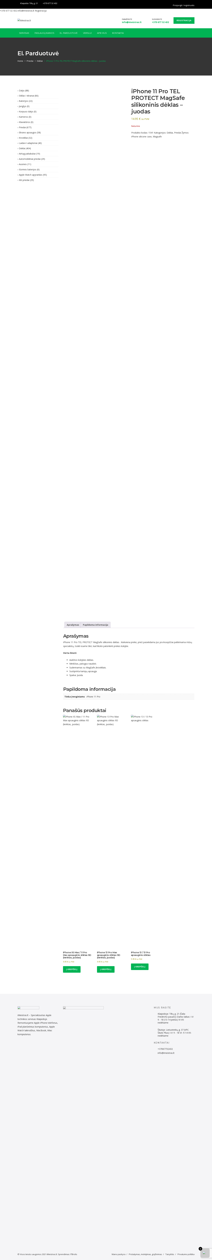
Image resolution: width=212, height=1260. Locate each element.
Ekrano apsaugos (27, 132)
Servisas (24, 33)
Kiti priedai (24, 180)
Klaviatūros (24, 122)
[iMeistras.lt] (24, 20)
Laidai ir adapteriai (28, 143)
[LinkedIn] (28, 1044)
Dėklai (40, 61)
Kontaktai (118, 33)
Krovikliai (23, 137)
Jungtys (22, 106)
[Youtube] (39, 1044)
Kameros (23, 116)
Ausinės (23, 164)
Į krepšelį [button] (71, 969)
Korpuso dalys (26, 111)
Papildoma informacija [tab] (95, 624)
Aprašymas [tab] (73, 624)
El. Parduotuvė (69, 33)
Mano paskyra (118, 1254)
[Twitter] (27, 1044)
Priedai (30, 61)
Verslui (87, 33)
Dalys (22, 90)
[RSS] (47, 1044)
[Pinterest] (34, 1044)
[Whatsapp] (23, 1044)
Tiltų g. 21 (33, 3)
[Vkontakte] (44, 1044)
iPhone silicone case (141, 136)
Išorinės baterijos (27, 169)
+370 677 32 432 (50, 3)
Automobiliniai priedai (30, 158)
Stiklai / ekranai (26, 95)
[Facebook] (193, 3)
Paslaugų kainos (44, 33)
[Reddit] (22, 1044)
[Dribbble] (30, 1044)
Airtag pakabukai (27, 153)
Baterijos (23, 100)
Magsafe (157, 136)
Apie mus (102, 33)
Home (20, 61)
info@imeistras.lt (26, 10)
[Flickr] (20, 1044)
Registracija (41, 10)
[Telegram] (25, 1044)
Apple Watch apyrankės (30, 174)
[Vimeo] (40, 1044)
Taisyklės (169, 1254)
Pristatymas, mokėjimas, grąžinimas (145, 1254)
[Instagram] (32, 1044)
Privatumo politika (186, 1254)
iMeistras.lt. (52, 1254)
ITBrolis (73, 1254)
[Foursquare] (35, 1044)
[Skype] (42, 1044)
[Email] (46, 1044)
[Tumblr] (37, 1044)
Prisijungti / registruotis (183, 5)
